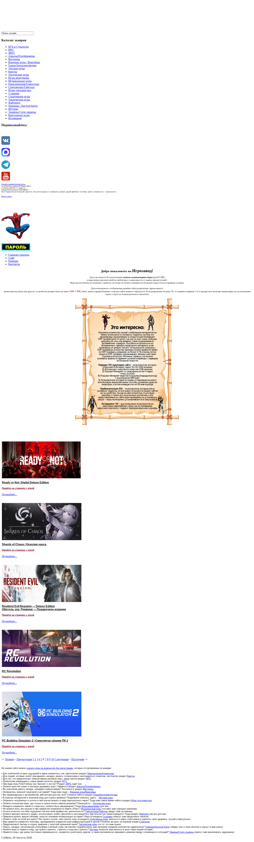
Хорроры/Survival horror (157, 827)
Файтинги (144, 814)
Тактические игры (88, 824)
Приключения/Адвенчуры (100, 773)
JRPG (68, 784)
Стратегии (144, 821)
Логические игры (101, 803)
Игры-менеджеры (91, 806)
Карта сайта (6, 196)
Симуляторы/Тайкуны (96, 811)
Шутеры (94, 829)
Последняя (77, 759)
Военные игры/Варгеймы (83, 792)
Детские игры (106, 797)
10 (52, 759)
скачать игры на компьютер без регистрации (49, 768)
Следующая (61, 759)
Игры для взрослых (141, 800)
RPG (88, 778)
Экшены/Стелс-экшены (182, 832)
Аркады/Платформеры (88, 786)
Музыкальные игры (91, 808)
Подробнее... (9, 494)
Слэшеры (107, 816)
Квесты (131, 776)
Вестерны (88, 789)
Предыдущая (24, 759)
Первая (9, 759)
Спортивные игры (99, 819)
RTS (64, 781)
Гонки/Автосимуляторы (105, 794)
